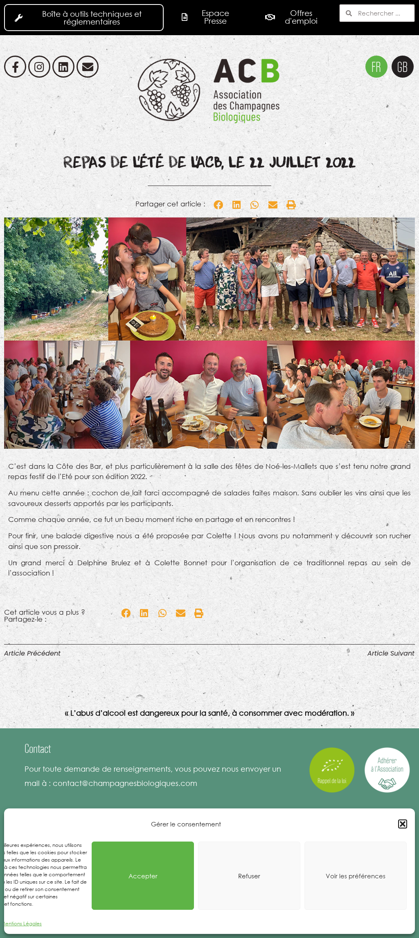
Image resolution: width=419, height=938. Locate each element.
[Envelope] (88, 67)
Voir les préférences (355, 876)
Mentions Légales (21, 923)
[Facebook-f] (15, 67)
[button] (403, 824)
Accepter (143, 876)
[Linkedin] (63, 67)
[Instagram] (39, 67)
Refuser (249, 876)
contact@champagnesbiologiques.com (125, 783)
